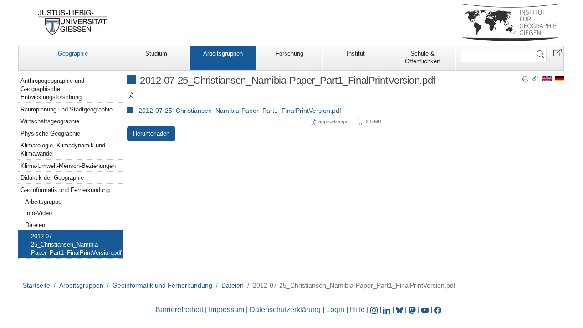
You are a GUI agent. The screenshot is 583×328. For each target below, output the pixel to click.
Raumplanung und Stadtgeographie (66, 109)
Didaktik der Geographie (52, 177)
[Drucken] (525, 78)
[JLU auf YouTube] (425, 309)
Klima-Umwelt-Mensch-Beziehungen (68, 165)
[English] (547, 78)
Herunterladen (151, 133)
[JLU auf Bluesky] (400, 309)
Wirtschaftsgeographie (49, 121)
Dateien (35, 225)
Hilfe (357, 309)
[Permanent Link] (535, 78)
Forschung (289, 53)
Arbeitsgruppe (43, 201)
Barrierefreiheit (179, 309)
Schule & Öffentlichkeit (422, 57)
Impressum (226, 309)
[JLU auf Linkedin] (387, 309)
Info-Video (38, 213)
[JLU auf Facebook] (437, 309)
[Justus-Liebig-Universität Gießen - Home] (72, 22)
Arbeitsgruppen (223, 53)
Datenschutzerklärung (285, 309)
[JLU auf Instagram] (374, 309)
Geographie (73, 53)
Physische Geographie (50, 133)
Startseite (36, 285)
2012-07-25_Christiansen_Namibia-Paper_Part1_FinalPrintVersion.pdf (239, 110)
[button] (557, 52)
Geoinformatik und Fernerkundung (65, 190)
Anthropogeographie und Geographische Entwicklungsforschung (52, 89)
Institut (356, 53)
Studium (156, 53)
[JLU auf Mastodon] (413, 309)
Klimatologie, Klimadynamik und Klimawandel (62, 149)
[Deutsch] (559, 78)
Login (336, 309)
